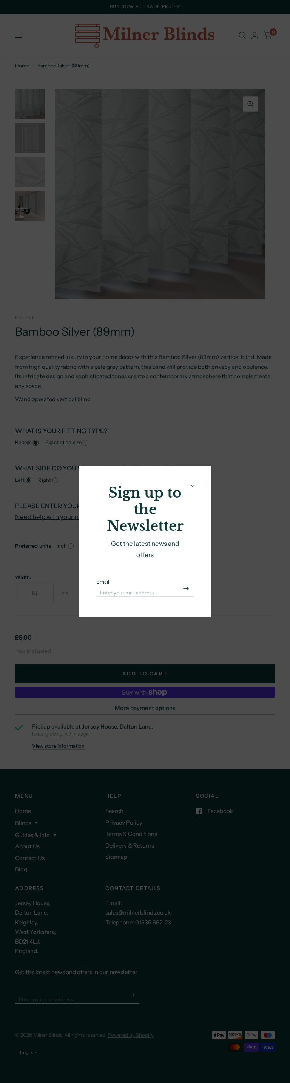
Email (102, 582)
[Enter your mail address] (186, 588)
